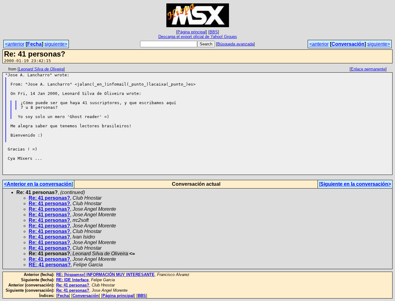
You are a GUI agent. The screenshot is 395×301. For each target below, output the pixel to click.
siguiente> (55, 44)
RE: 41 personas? (50, 264)
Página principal (191, 32)
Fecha (34, 44)
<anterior (14, 44)
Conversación (347, 44)
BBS (214, 32)
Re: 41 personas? (49, 198)
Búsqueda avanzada (235, 44)
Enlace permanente (368, 69)
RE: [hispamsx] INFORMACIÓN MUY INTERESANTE (105, 274)
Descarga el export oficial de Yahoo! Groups (197, 36)
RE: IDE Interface (72, 280)
